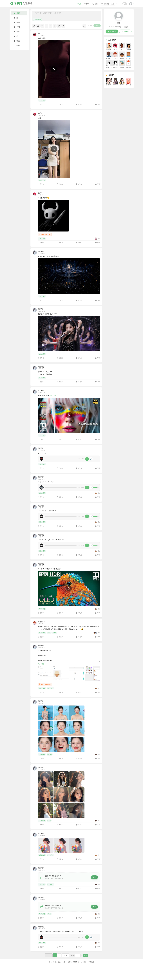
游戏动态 (42, 884)
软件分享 (42, 688)
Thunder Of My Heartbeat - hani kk (51, 540)
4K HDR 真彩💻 (44, 395)
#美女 (49, 820)
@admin (53, 395)
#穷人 (49, 633)
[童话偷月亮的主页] (35, 623)
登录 (94, 877)
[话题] (55, 26)
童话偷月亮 (41, 622)
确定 (85, 955)
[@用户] (59, 26)
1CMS (89, 962)
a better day (42, 453)
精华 (18, 32)
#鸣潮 (49, 914)
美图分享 (42, 754)
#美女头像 (50, 855)
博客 (87, 4)
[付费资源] (50, 26)
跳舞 (39, 118)
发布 (97, 26)
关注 (18, 22)
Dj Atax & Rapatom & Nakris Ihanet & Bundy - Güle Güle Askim (60, 932)
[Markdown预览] (84, 26)
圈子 (18, 18)
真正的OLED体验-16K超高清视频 (49, 569)
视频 (18, 41)
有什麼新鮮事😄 (43, 198)
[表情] (34, 26)
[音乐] (46, 26)
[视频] (42, 26)
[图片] (38, 26)
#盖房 (54, 633)
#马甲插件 (50, 688)
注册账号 (126, 31)
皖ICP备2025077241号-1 (72, 962)
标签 (96, 4)
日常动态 (42, 100)
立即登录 (113, 31)
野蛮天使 (41, 251)
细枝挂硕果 (42, 38)
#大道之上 (50, 884)
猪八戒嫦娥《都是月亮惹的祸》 (49, 256)
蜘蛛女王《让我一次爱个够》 (48, 314)
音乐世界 (42, 296)
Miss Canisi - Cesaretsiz (47, 511)
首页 (18, 13)
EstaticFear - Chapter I (46, 482)
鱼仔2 (40, 33)
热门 (18, 27)
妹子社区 (58, 962)
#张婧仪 (49, 754)
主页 (79, 4)
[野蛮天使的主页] (35, 252)
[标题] (63, 26)
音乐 (18, 45)
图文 (18, 36)
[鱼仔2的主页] (35, 34)
